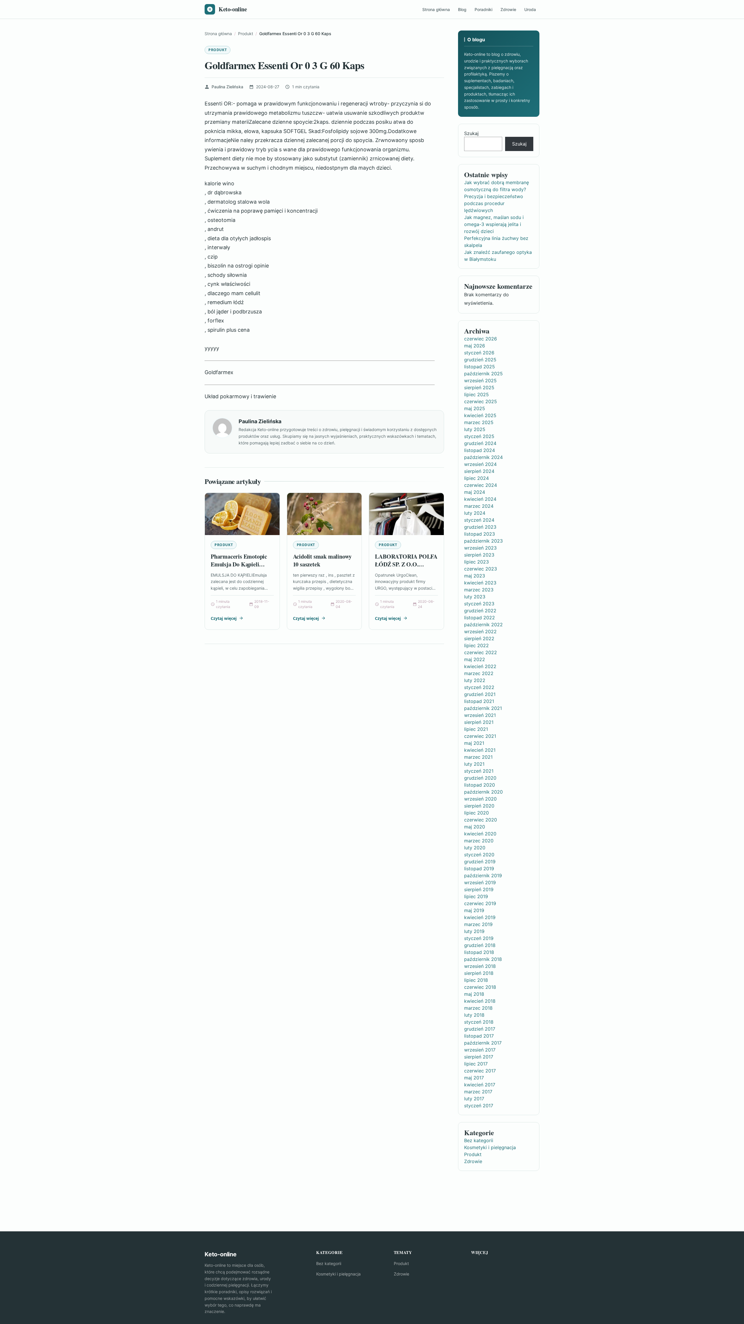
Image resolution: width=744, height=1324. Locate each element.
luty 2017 (474, 1098)
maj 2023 (474, 576)
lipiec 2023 (476, 562)
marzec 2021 (478, 757)
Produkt (217, 49)
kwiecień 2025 (480, 415)
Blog (462, 9)
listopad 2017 (479, 1036)
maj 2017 (474, 1078)
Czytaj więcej (224, 618)
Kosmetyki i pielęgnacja (490, 1147)
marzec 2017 (478, 1092)
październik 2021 (483, 708)
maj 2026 (474, 346)
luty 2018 (474, 1015)
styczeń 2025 (479, 436)
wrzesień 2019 (480, 882)
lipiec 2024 (476, 478)
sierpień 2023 (479, 555)
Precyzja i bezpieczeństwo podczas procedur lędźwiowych (493, 203)
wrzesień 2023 (480, 548)
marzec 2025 (478, 422)
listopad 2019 (479, 868)
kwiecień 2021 (480, 750)
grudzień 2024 (480, 443)
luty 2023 (474, 597)
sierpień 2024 (479, 471)
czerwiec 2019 (480, 903)
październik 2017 (483, 1043)
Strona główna (436, 9)
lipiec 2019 (476, 896)
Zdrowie (508, 9)
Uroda (530, 9)
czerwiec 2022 (480, 652)
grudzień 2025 (480, 360)
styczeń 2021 (478, 771)
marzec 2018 (478, 1008)
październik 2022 (483, 624)
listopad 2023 (479, 534)
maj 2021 (474, 743)
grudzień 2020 (480, 778)
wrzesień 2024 (480, 464)
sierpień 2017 (478, 1057)
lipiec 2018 (476, 980)
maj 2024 (474, 492)
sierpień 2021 (478, 722)
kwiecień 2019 (480, 917)
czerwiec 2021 (480, 736)
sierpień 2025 (479, 387)
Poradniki (483, 9)
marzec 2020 (478, 841)
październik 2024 (483, 457)
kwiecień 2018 (480, 1001)
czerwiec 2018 (480, 987)
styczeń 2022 (479, 687)
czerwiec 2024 (480, 485)
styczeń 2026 (479, 353)
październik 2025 (483, 373)
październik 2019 (483, 875)
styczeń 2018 (478, 1022)
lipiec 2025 (476, 394)
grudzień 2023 (480, 527)
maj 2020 (474, 827)
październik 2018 (483, 959)
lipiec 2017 (476, 1064)
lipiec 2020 (476, 813)
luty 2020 (474, 848)
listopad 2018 (479, 952)
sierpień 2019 (478, 889)
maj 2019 (474, 910)
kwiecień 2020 (480, 834)
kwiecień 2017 (479, 1085)
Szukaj (471, 133)
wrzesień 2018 (480, 966)
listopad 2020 (479, 785)
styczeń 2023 (479, 604)
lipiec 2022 (476, 645)
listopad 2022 (479, 617)
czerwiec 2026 (480, 339)
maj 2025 (474, 408)
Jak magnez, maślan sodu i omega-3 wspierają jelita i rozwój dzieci (494, 224)
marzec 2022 (478, 673)
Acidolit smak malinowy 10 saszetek (322, 560)
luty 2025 (474, 429)
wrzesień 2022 (480, 631)
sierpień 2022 (479, 638)
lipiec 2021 (476, 729)
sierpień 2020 (479, 806)
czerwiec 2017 (480, 1071)
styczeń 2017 (478, 1105)
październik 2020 (483, 792)
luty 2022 (474, 680)
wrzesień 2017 (480, 1050)
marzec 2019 (478, 924)
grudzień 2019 (480, 861)
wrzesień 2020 (480, 799)
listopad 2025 (479, 366)
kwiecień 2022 (480, 666)
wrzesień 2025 (480, 380)
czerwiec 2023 (480, 569)
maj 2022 (474, 659)
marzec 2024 (478, 506)
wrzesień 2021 (480, 715)
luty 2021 (474, 764)
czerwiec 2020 (480, 820)
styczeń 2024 (479, 520)
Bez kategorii (478, 1140)
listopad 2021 (479, 701)
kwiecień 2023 (480, 583)
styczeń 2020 (479, 854)
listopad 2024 (479, 450)
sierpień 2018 (478, 973)
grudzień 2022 (480, 610)
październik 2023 (483, 541)
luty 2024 (474, 513)
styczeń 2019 (478, 938)
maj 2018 (474, 994)
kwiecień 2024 (480, 499)
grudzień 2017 (479, 1029)
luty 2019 (474, 931)
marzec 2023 (478, 590)
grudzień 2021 (480, 694)
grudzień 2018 (480, 945)
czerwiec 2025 (480, 401)
